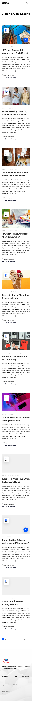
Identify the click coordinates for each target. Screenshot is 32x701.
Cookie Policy (15, 684)
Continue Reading (10, 77)
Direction (4, 414)
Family (8, 46)
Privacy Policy (15, 680)
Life (12, 46)
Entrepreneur (10, 108)
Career (3, 46)
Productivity (14, 291)
